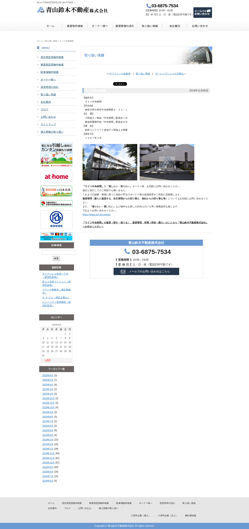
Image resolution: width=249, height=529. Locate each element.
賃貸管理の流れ (124, 26)
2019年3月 (47, 439)
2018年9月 (47, 467)
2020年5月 (47, 380)
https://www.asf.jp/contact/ (97, 214)
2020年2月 (47, 393)
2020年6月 (47, 375)
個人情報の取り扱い (52, 131)
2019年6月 (47, 426)
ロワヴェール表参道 (120, 73)
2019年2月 (47, 444)
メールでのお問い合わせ (202, 12)
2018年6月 (47, 480)
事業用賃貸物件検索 (52, 64)
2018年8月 (47, 471)
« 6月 (47, 360)
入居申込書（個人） (141, 515)
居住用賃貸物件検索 (52, 57)
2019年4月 (47, 435)
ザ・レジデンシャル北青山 (169, 73)
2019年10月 (48, 407)
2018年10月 (48, 462)
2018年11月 (48, 458)
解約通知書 (190, 515)
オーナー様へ (99, 26)
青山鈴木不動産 (72, 10)
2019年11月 (48, 403)
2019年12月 (48, 398)
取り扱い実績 (149, 26)
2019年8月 (47, 416)
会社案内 (174, 26)
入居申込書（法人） (168, 515)
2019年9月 (47, 412)
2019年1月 (47, 448)
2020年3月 (47, 389)
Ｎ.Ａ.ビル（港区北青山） (56, 297)
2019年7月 (47, 421)
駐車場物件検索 (50, 72)
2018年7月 (47, 476)
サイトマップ (48, 124)
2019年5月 (47, 430)
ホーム (49, 26)
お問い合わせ (199, 26)
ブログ (44, 109)
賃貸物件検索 (74, 26)
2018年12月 (48, 453)
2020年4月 (47, 384)
